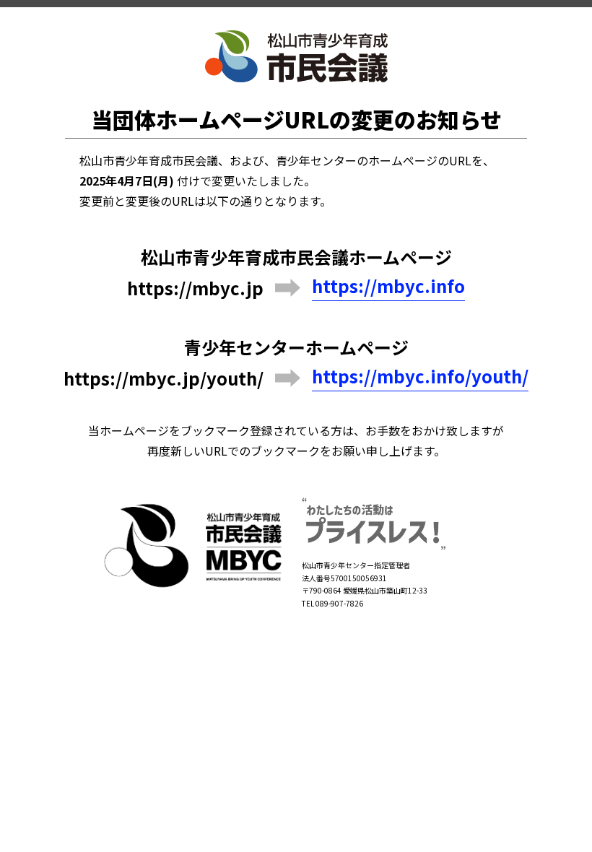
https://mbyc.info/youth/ (420, 376)
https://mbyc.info (388, 286)
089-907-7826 (339, 603)
